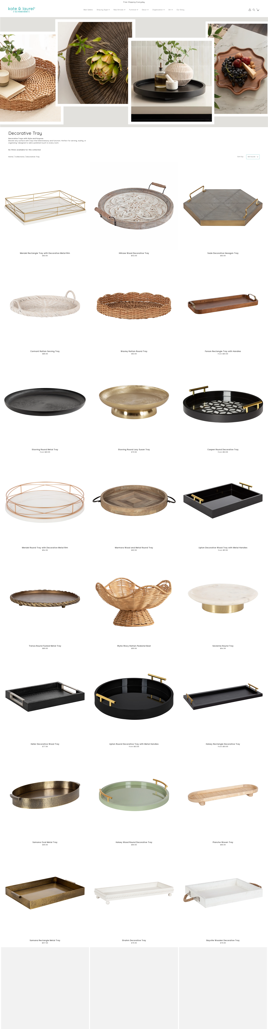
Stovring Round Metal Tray (45, 449)
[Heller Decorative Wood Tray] (45, 697)
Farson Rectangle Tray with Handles (223, 351)
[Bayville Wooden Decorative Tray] (223, 893)
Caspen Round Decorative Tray (223, 449)
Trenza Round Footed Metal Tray (45, 646)
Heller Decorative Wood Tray (45, 744)
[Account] (249, 9)
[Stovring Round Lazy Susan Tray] (134, 402)
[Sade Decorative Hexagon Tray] (223, 206)
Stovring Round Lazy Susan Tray (134, 449)
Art (170, 10)
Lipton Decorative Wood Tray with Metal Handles (223, 547)
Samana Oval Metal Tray (45, 842)
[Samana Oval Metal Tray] (45, 795)
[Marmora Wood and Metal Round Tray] (134, 500)
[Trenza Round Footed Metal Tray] (45, 598)
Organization (157, 10)
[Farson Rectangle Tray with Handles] (223, 304)
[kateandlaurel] (21, 10)
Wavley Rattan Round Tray (134, 351)
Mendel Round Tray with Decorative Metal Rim (45, 547)
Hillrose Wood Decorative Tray (134, 253)
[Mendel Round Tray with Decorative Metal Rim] (45, 500)
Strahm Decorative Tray (134, 940)
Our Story (180, 10)
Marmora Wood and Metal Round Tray (134, 547)
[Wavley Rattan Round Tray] (134, 304)
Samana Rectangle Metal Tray (45, 940)
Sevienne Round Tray (223, 646)
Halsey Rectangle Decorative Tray (223, 744)
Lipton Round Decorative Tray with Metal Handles (134, 744)
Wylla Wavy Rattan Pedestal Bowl (134, 646)
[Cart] (258, 9)
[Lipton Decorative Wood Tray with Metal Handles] (223, 500)
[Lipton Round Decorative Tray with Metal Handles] (134, 697)
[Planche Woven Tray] (223, 795)
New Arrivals (118, 10)
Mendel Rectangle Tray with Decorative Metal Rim (45, 253)
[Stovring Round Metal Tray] (45, 402)
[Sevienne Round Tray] (223, 598)
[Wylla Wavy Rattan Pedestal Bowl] (134, 598)
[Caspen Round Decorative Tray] (223, 402)
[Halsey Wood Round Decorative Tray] (134, 795)
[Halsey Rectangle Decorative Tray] (223, 697)
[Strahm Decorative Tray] (134, 893)
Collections (19, 157)
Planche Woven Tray (223, 842)
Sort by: (240, 157)
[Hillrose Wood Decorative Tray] (134, 206)
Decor (144, 10)
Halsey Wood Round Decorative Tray (134, 842)
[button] (254, 9)
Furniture (132, 10)
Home (10, 157)
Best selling (251, 157)
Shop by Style (102, 10)
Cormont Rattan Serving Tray (45, 351)
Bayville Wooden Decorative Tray (223, 940)
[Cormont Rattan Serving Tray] (45, 304)
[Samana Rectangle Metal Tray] (45, 893)
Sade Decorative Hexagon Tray (223, 253)
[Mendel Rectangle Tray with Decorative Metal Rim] (45, 206)
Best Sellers (88, 10)
